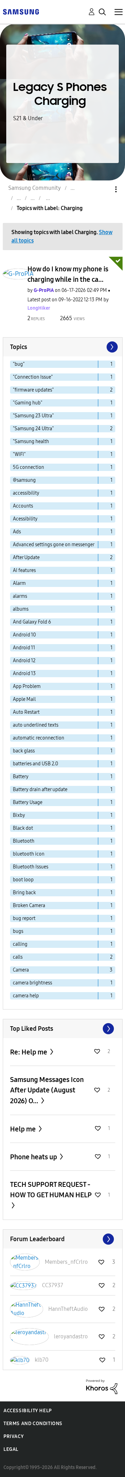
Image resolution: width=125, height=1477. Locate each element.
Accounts (23, 506)
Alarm (19, 583)
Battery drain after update (40, 789)
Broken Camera (29, 905)
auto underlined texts (35, 725)
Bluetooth (23, 841)
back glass (24, 751)
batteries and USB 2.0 (35, 764)
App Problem (27, 686)
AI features (24, 570)
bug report (24, 918)
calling (20, 944)
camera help (26, 996)
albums (20, 609)
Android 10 (24, 635)
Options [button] (104, 189)
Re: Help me (29, 1052)
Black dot (23, 828)
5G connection (28, 467)
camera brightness (32, 983)
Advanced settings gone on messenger (53, 545)
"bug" (19, 364)
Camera (21, 970)
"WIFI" (19, 454)
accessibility (26, 493)
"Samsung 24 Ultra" (33, 429)
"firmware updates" (33, 390)
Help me (23, 1129)
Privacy (13, 1436)
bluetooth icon (28, 854)
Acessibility (25, 519)
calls (18, 957)
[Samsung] (21, 11)
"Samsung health (31, 441)
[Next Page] (111, 347)
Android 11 (24, 648)
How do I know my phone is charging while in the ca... (67, 274)
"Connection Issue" (33, 377)
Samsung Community (34, 188)
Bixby (19, 815)
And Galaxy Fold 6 (32, 622)
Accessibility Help (27, 1411)
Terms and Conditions (32, 1423)
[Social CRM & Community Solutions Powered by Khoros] (101, 1386)
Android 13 (24, 673)
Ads (17, 532)
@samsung (24, 480)
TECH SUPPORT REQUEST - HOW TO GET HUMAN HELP (50, 1189)
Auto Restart (26, 712)
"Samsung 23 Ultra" (33, 416)
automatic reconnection (38, 738)
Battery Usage (27, 802)
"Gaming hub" (27, 403)
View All (62, 1028)
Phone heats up (34, 1157)
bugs (18, 931)
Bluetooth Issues (30, 867)
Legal (10, 1449)
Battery (20, 777)
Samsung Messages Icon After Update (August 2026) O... (47, 1090)
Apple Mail (24, 699)
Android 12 (24, 661)
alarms (20, 596)
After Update (26, 557)
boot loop (23, 880)
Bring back (24, 893)
